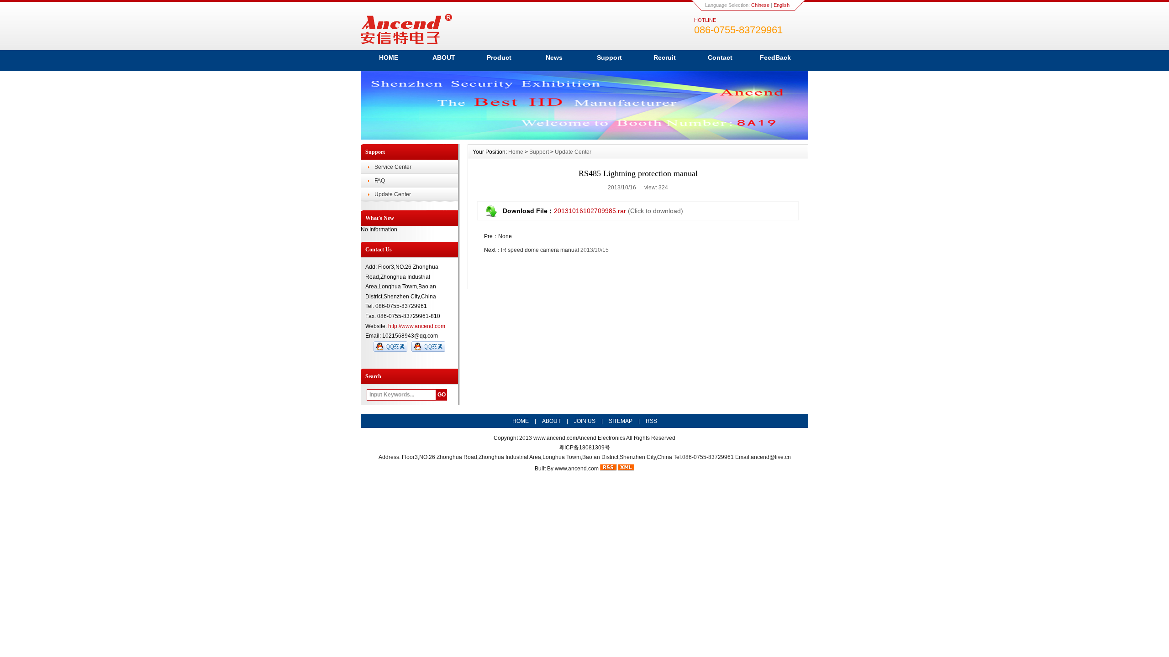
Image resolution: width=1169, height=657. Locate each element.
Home (515, 152)
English (782, 5)
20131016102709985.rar (590, 210)
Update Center (392, 194)
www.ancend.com (555, 438)
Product (499, 57)
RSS (651, 421)
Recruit (664, 57)
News (554, 57)
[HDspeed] (584, 137)
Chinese (760, 5)
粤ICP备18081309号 (584, 447)
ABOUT (443, 57)
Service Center (392, 167)
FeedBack (775, 57)
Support (609, 57)
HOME (388, 57)
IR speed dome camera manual (540, 250)
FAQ (379, 180)
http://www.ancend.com (416, 326)
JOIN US (584, 421)
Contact (720, 57)
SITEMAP (620, 421)
